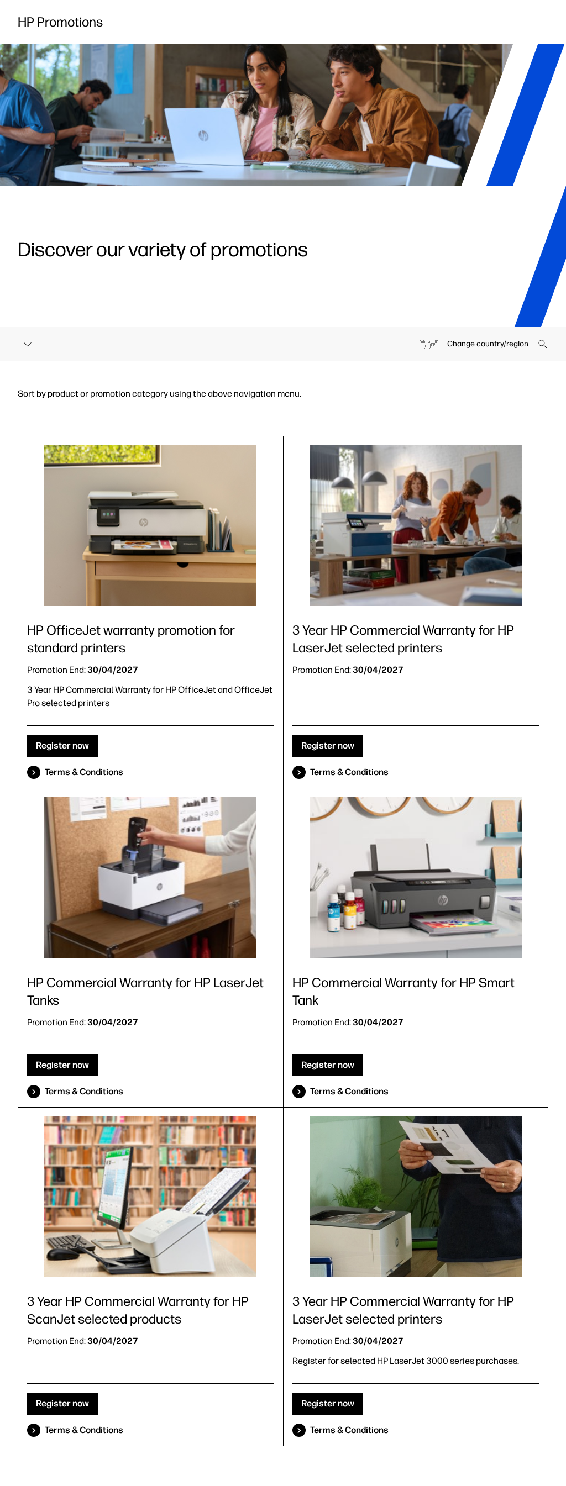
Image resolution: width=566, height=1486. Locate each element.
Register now (62, 745)
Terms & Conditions (84, 772)
